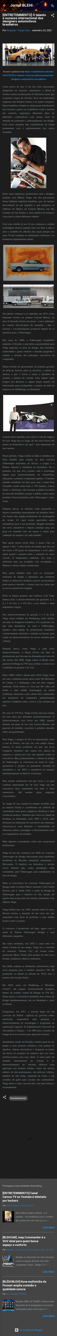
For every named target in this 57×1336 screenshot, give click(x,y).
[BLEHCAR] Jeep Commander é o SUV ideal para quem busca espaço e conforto (24, 1241)
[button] (52, 15)
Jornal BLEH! (21, 5)
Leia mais (48, 1227)
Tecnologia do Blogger (30, 1330)
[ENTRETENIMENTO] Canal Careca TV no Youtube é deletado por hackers (24, 1196)
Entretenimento (18, 1098)
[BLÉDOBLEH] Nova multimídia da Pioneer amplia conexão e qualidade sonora (24, 1285)
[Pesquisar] (52, 6)
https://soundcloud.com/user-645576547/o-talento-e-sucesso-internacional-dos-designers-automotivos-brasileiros (28, 75)
